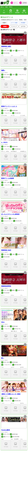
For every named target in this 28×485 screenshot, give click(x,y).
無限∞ (3, 70)
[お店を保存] (25, 32)
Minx (3, 322)
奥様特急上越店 (6, 46)
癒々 (2, 358)
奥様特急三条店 (6, 250)
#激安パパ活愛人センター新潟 (10, 394)
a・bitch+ (4, 142)
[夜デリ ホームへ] (5, 2)
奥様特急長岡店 (6, 286)
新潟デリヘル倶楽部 (7, 178)
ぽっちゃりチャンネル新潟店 (10, 214)
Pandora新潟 (5, 430)
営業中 (4, 22)
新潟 (6, 7)
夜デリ (2, 7)
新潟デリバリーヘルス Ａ (9, 106)
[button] (14, 39)
